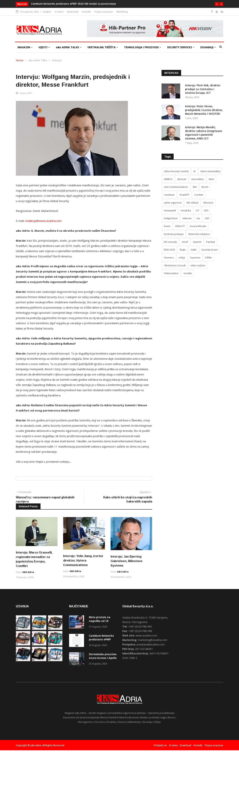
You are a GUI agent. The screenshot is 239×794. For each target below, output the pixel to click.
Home (19, 60)
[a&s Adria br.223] (39, 628)
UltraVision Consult (174, 265)
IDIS (206, 210)
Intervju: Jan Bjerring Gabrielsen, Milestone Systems (126, 561)
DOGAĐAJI (207, 47)
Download (72, 11)
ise (198, 218)
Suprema (195, 257)
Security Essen (209, 249)
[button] (217, 4)
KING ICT (180, 226)
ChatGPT (184, 194)
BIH (195, 187)
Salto (193, 249)
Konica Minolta (198, 226)
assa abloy (197, 179)
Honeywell (170, 210)
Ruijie (183, 249)
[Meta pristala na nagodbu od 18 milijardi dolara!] (77, 622)
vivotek (188, 273)
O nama (59, 11)
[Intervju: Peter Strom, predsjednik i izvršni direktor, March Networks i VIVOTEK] (172, 112)
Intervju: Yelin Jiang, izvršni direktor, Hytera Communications (83, 560)
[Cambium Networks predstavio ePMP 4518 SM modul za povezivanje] (77, 641)
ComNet (198, 194)
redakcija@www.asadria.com (43, 221)
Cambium (169, 194)
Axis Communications (176, 187)
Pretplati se (160, 745)
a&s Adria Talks (37, 60)
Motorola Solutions (199, 234)
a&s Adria (28, 572)
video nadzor (197, 265)
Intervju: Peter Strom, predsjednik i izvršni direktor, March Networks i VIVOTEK (204, 110)
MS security (170, 241)
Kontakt (86, 11)
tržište (208, 257)
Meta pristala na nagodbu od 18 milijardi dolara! (99, 621)
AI (194, 171)
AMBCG (168, 179)
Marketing (122, 11)
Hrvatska (186, 210)
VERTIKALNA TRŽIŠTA (101, 47)
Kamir (167, 226)
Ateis (211, 179)
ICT (197, 210)
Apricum (181, 179)
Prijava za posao (103, 11)
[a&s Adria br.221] (23, 644)
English (47, 11)
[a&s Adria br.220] (39, 644)
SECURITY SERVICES (180, 47)
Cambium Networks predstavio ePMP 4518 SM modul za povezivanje (73, 3)
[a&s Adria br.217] (39, 660)
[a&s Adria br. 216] (55, 660)
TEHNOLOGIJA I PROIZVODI (141, 47)
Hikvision (208, 202)
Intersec (187, 218)
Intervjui (57, 60)
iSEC (207, 218)
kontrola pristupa (174, 234)
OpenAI (197, 241)
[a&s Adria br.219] (55, 644)
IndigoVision (171, 218)
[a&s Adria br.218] (23, 660)
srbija (182, 257)
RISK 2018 (169, 249)
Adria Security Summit (176, 171)
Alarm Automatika (210, 171)
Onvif (185, 241)
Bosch (204, 187)
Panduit (210, 241)
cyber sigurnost (172, 202)
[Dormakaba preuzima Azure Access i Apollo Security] (77, 659)
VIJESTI (43, 47)
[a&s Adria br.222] (55, 628)
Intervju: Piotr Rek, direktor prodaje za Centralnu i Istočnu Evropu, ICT (203, 89)
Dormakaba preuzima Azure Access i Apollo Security (103, 658)
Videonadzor (171, 273)
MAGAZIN (24, 47)
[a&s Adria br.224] (23, 628)
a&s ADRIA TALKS (68, 47)
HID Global (192, 202)
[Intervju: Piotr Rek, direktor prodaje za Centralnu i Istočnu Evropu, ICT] (172, 92)
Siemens (169, 257)
